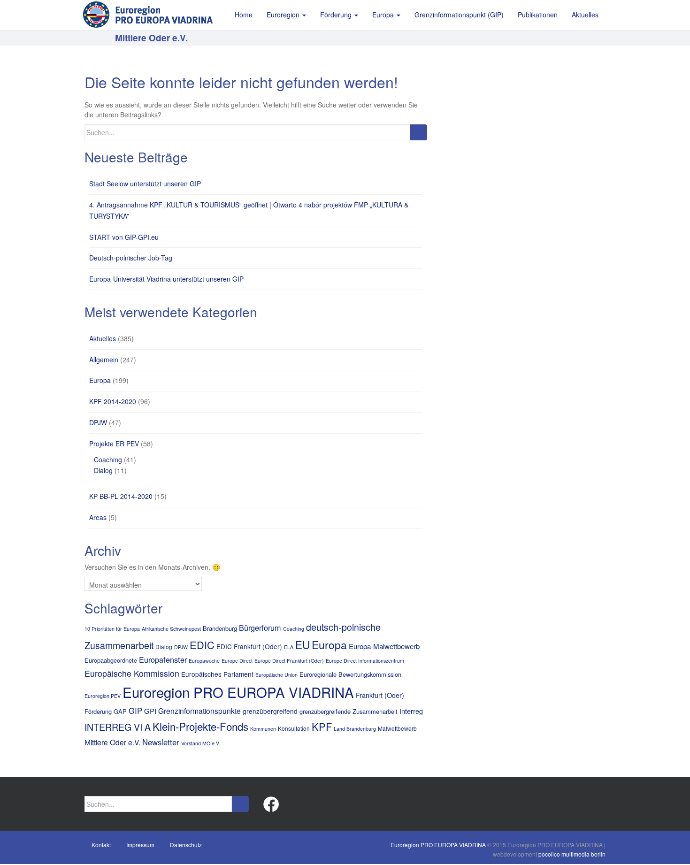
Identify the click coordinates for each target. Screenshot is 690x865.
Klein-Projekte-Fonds (200, 726)
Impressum (140, 845)
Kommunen (263, 728)
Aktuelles (102, 338)
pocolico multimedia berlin (572, 854)
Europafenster (163, 659)
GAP (120, 711)
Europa (100, 380)
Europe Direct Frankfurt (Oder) (289, 660)
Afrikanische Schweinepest (171, 628)
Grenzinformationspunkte (199, 710)
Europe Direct (237, 660)
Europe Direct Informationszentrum (365, 660)
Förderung (98, 711)
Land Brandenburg (355, 728)
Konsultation (294, 728)
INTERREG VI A (117, 727)
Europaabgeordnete (110, 660)
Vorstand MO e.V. (200, 743)
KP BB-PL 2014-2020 (121, 496)
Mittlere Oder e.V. (112, 742)
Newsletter (160, 742)
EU (302, 644)
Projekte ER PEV (114, 443)
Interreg (411, 711)
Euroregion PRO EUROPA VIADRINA (238, 692)
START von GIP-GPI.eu (124, 237)
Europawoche (204, 660)
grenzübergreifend (270, 711)
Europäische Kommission (131, 673)
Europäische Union (276, 674)
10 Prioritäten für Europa (112, 628)
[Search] (418, 132)
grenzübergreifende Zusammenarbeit (348, 711)
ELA (288, 647)
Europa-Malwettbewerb (384, 646)
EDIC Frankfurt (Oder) (249, 646)
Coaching (108, 459)
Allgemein (103, 359)
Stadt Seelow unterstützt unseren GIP (145, 183)
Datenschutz (186, 845)
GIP (135, 710)
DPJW (98, 422)
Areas (98, 517)
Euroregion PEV (102, 695)
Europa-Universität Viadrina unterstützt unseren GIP (166, 278)
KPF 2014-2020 (112, 401)
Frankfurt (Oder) (380, 695)
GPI (150, 711)
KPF (322, 726)
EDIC (202, 644)
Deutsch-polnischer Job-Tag (130, 257)
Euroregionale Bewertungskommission (350, 674)
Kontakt (101, 845)
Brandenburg (220, 628)
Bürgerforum (260, 627)
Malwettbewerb (397, 728)
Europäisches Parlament (217, 674)
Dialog (103, 470)
